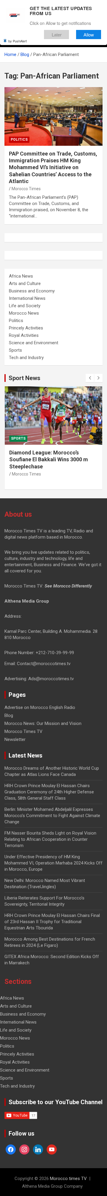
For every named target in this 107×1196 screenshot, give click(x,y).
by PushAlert (17, 41)
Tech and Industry (26, 357)
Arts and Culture (25, 283)
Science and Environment (33, 342)
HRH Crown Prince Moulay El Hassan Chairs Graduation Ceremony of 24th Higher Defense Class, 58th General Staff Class (49, 792)
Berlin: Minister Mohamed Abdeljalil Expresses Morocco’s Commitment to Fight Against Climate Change (52, 815)
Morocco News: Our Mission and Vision (42, 723)
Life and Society (24, 305)
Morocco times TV (68, 1178)
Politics (19, 139)
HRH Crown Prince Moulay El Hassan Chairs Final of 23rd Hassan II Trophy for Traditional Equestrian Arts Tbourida (52, 922)
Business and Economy (32, 291)
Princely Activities (26, 328)
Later (57, 34)
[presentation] (90, 378)
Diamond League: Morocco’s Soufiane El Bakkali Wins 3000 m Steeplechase (48, 459)
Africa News (21, 276)
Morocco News (24, 313)
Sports (15, 350)
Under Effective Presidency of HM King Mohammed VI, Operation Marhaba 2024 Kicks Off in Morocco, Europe (53, 863)
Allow (89, 34)
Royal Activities (24, 335)
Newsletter (15, 739)
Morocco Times (26, 188)
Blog (8, 715)
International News (27, 298)
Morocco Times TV (23, 731)
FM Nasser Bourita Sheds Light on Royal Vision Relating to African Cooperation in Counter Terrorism (50, 839)
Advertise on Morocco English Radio (39, 707)
